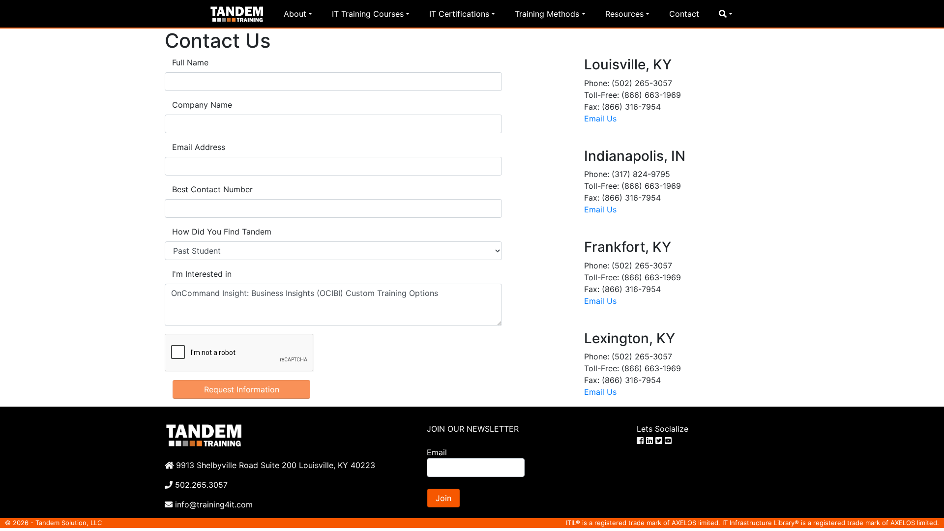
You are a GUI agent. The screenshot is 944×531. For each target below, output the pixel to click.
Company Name (202, 105)
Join (443, 498)
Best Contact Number (212, 189)
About (295, 14)
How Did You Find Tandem (221, 231)
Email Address (198, 147)
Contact (684, 14)
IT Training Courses (368, 14)
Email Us (600, 118)
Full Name (190, 62)
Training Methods (547, 14)
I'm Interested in (202, 274)
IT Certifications (459, 14)
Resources (624, 14)
